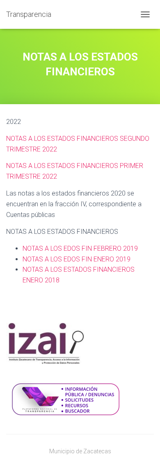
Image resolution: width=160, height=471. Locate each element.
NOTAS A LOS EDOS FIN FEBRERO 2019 (80, 248)
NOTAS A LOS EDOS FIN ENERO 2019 (76, 259)
